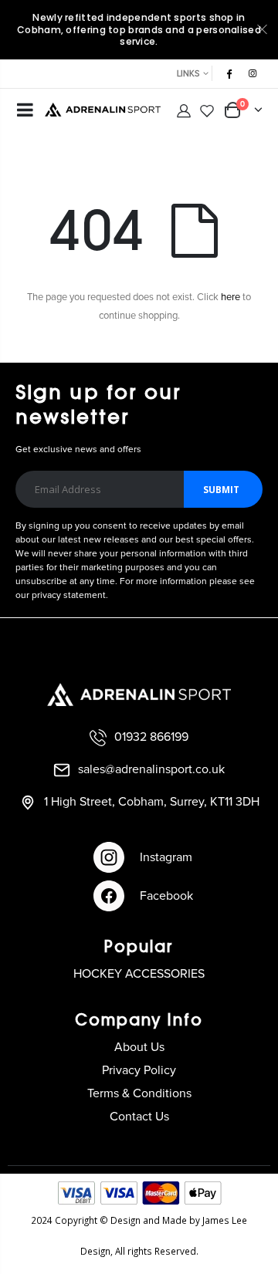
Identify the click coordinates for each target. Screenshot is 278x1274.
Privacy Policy (139, 1070)
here (230, 297)
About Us (139, 1047)
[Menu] (25, 112)
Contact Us (139, 1116)
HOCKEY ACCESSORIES (139, 974)
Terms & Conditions (139, 1093)
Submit (221, 489)
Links (188, 73)
